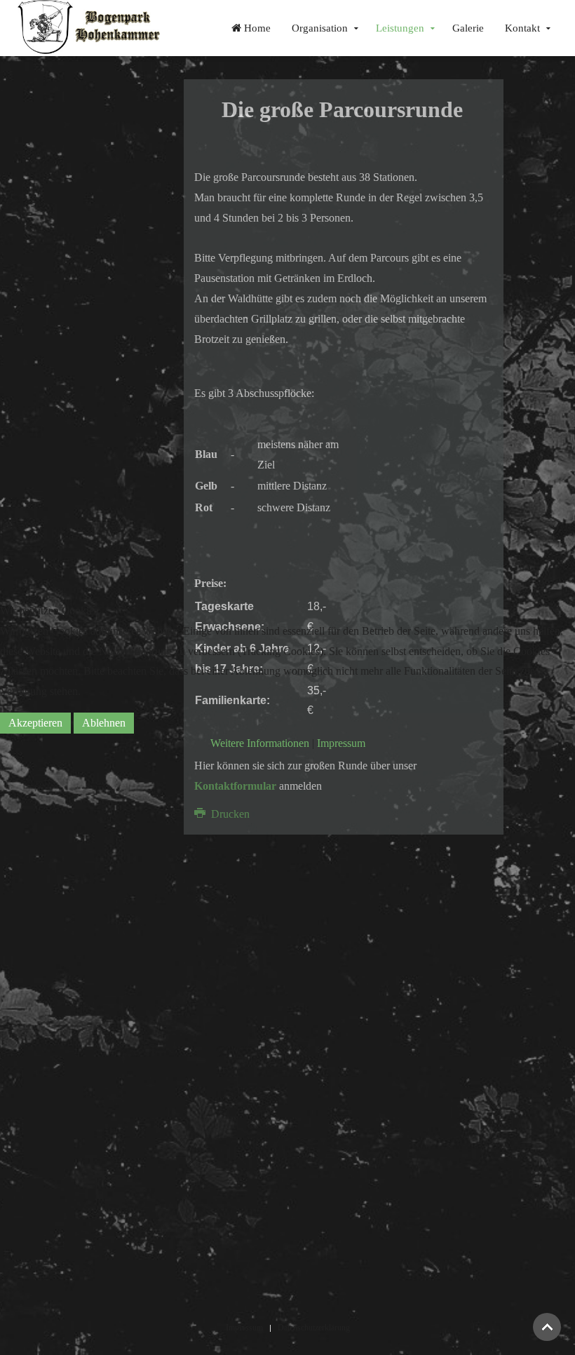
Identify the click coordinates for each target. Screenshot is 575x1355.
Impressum (341, 743)
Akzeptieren (35, 723)
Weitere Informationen (259, 743)
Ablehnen (104, 723)
